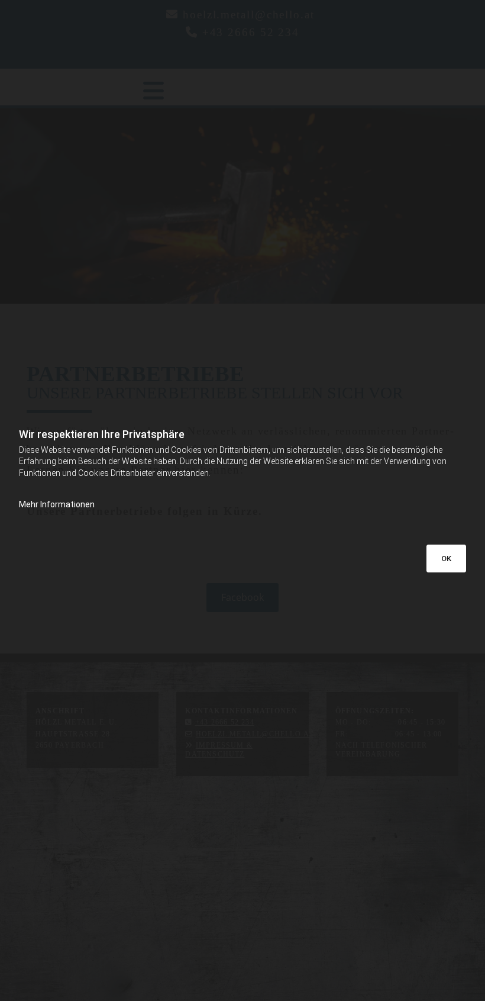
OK (446, 558)
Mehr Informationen (57, 504)
